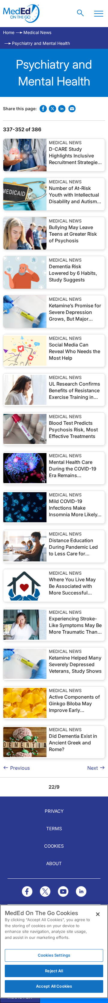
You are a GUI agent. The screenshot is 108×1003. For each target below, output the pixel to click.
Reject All (54, 970)
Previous (20, 768)
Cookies (54, 846)
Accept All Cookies (54, 986)
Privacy (54, 811)
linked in (61, 108)
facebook (43, 108)
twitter (52, 108)
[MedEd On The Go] (21, 13)
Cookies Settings (54, 955)
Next (92, 768)
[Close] (97, 914)
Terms (54, 828)
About (54, 863)
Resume (24, 155)
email (72, 108)
